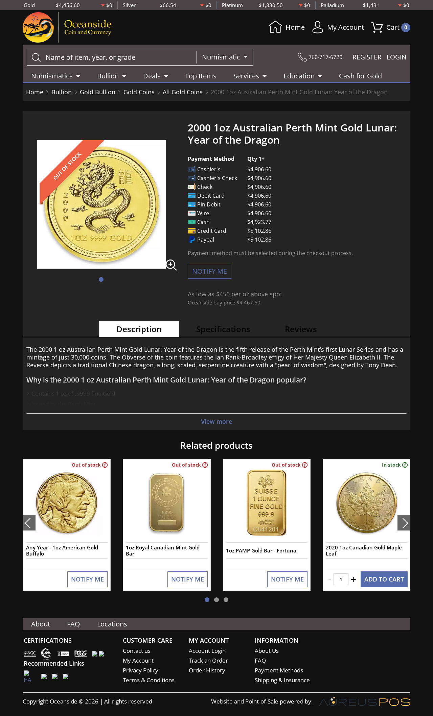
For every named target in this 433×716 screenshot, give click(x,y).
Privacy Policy (140, 670)
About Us (267, 651)
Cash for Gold (360, 75)
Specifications (223, 329)
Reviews (301, 329)
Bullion (61, 92)
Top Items (200, 75)
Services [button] (246, 75)
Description (139, 329)
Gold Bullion (97, 92)
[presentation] (29, 522)
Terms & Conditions (149, 680)
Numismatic (222, 56)
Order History (207, 670)
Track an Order (208, 660)
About (40, 623)
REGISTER (367, 57)
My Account (345, 27)
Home (295, 27)
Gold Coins (139, 92)
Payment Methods (279, 670)
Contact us (137, 651)
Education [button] (299, 75)
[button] (101, 279)
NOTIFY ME (209, 271)
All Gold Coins (183, 92)
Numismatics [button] (52, 75)
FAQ (73, 623)
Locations (112, 623)
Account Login (207, 651)
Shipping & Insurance (282, 680)
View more (216, 421)
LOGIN (396, 57)
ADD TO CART (384, 579)
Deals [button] (152, 75)
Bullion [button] (108, 75)
